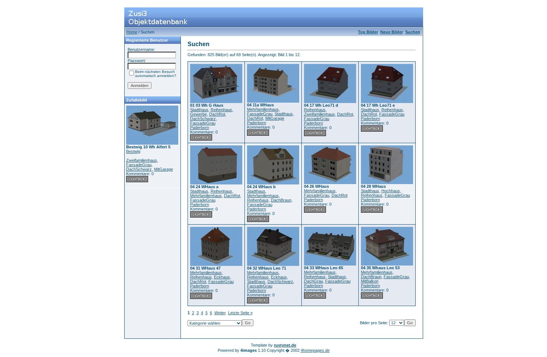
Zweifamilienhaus (141, 160)
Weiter (220, 313)
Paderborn (199, 127)
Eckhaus (222, 277)
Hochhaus (390, 191)
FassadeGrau (138, 165)
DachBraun (281, 200)
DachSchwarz (139, 169)
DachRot (217, 114)
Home (132, 32)
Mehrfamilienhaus (263, 109)
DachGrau (313, 281)
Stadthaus (199, 109)
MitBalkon (369, 281)
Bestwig (133, 151)
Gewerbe (198, 114)
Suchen (412, 32)
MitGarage (163, 169)
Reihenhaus (221, 109)
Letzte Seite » (240, 313)
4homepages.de (315, 350)
